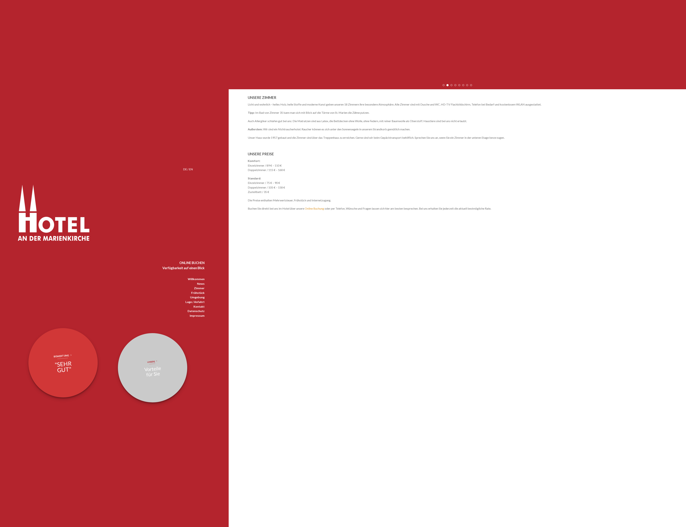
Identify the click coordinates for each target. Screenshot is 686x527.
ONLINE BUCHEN (192, 263)
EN (191, 169)
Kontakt (199, 306)
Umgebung (197, 297)
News (201, 283)
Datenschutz (196, 311)
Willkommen (196, 279)
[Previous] (242, 45)
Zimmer (199, 288)
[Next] (672, 45)
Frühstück (198, 292)
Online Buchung (314, 208)
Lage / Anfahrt (195, 301)
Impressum (197, 315)
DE (185, 169)
